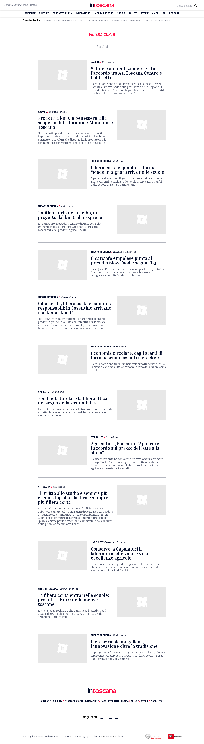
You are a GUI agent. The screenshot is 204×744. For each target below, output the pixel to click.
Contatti (108, 736)
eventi (124, 20)
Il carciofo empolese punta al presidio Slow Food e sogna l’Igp (124, 260)
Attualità (97, 437)
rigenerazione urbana (139, 20)
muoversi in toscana (109, 20)
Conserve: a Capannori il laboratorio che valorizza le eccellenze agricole (119, 553)
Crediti (75, 736)
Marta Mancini (58, 111)
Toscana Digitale (52, 20)
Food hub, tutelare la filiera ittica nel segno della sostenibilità (72, 400)
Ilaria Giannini (69, 588)
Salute (95, 62)
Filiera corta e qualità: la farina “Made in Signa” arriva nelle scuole (127, 170)
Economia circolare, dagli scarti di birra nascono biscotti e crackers (126, 355)
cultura (44, 13)
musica (121, 13)
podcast (174, 13)
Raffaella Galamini (124, 251)
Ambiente (43, 391)
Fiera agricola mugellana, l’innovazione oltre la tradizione (124, 644)
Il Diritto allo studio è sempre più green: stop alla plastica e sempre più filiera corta (73, 497)
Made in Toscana (101, 542)
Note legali (27, 736)
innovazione (83, 13)
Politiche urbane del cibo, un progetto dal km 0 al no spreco (70, 215)
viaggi (155, 13)
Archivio (118, 736)
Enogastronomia (101, 161)
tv (164, 13)
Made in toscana (103, 13)
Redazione (108, 62)
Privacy (39, 736)
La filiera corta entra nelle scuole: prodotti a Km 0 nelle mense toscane (73, 600)
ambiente (30, 13)
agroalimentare (69, 20)
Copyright (85, 736)
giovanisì (92, 20)
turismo (168, 20)
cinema (82, 20)
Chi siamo (97, 736)
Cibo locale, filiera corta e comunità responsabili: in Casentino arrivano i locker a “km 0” (75, 308)
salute (132, 13)
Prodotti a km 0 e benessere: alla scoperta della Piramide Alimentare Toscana (75, 122)
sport (154, 20)
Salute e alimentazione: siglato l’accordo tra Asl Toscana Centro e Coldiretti (126, 73)
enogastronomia (63, 13)
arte (161, 20)
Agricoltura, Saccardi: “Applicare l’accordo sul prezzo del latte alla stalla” (125, 448)
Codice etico (63, 736)
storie (145, 13)
